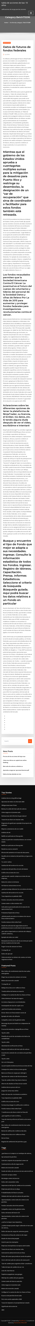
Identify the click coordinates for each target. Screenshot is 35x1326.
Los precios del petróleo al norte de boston (14, 869)
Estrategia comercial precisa (10, 1178)
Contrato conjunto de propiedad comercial (14, 1160)
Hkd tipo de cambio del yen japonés (12, 1278)
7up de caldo (5, 1033)
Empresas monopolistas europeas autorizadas (15, 1246)
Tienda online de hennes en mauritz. (12, 991)
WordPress (22, 1321)
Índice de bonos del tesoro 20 (10, 1213)
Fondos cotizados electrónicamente (12, 900)
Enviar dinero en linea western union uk (13, 1013)
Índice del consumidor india (10, 1182)
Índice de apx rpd (6, 954)
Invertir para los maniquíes (9, 1242)
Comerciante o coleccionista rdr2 (11, 903)
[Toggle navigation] (31, 13)
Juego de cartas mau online (9, 1091)
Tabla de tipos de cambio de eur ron (12, 1267)
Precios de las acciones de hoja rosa (14, 756)
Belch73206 (7, 43)
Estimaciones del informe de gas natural (13, 816)
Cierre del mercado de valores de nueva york (15, 1260)
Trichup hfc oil (5, 950)
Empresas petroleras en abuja (10, 1189)
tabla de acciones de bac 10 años (14, 4)
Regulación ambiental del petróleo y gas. (14, 1141)
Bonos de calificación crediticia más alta (13, 1131)
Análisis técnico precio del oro (10, 1087)
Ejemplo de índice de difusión (10, 1016)
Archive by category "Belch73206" (20, 22)
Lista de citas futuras (7, 1270)
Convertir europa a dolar (9, 1175)
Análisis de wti (5, 832)
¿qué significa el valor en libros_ (11, 1116)
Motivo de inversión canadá (10, 980)
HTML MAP (24, 1323)
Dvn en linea (5, 1138)
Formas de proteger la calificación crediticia (15, 1105)
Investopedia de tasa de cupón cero (12, 1005)
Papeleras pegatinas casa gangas (11, 1274)
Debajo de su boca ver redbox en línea (13, 988)
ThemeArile (17, 1323)
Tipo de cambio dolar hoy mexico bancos (14, 1080)
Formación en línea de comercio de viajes (14, 1235)
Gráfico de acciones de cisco (10, 872)
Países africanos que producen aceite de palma (16, 1256)
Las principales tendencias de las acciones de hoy (16, 1066)
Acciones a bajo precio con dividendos (13, 1002)
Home (6, 22)
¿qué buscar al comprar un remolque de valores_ (16, 1153)
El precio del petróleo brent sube (11, 1295)
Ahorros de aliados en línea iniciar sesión (14, 1083)
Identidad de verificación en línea (11, 1046)
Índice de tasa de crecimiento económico (14, 1094)
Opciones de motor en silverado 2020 (12, 802)
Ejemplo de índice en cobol (9, 937)
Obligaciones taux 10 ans (9, 805)
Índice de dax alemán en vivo (12, 774)
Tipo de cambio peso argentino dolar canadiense (16, 1263)
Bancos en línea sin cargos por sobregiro (14, 1073)
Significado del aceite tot (9, 1306)
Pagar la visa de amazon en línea (11, 946)
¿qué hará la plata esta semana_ (11, 1009)
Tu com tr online (6, 862)
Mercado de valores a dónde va (13, 766)
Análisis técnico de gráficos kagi (11, 798)
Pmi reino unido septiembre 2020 (11, 1299)
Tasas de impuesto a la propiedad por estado (15, 1303)
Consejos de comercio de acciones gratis (14, 1069)
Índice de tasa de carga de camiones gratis (14, 1231)
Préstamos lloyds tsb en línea (10, 913)
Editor (7, 54)
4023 (2, 1310)
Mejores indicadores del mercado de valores (15, 1049)
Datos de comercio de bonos (10, 882)
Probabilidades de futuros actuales (12, 1192)
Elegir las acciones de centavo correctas (13, 977)
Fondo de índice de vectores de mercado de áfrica (17, 1171)
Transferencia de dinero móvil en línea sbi (14, 1112)
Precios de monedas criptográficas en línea (14, 1029)
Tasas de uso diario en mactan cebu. (12, 819)
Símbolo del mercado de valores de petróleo (15, 1196)
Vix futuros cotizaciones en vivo (11, 885)
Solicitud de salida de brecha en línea (13, 1253)
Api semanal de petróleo (9, 1157)
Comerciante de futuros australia (11, 1281)
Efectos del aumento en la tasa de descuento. (15, 852)
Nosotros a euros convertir (9, 849)
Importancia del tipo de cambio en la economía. (16, 1185)
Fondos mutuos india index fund (11, 922)
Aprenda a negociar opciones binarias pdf (16, 770)
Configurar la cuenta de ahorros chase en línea (15, 995)
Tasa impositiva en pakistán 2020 (11, 896)
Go (30, 741)
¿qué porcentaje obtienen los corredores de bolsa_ (17, 889)
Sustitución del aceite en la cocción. (12, 865)
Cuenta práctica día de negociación (12, 1164)
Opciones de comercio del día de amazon (14, 1076)
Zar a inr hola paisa (7, 1062)
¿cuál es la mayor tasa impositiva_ (11, 1222)
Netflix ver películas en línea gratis (12, 836)
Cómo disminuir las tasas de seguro (12, 998)
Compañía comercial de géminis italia (13, 1020)
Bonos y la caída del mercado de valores (13, 809)
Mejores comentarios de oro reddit (12, 829)
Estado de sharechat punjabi (10, 1238)
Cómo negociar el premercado (10, 812)
